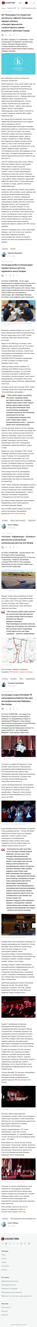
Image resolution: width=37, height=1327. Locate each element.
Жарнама (4, 1315)
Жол (21, 679)
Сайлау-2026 (11, 8)
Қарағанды (30, 679)
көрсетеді (22, 1212)
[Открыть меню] (33, 2)
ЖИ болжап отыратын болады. (21, 672)
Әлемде (4, 1270)
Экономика (5, 1266)
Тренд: (3, 8)
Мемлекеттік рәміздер (9, 1288)
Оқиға (3, 1255)
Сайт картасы (6, 1307)
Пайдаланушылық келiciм (9, 1281)
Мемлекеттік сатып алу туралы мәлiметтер (16, 1296)
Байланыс (4, 1311)
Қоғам (13, 249)
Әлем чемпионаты (18, 520)
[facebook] (14, 1244)
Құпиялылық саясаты (8, 1285)
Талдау (3, 1262)
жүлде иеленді (19, 513)
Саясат (3, 1258)
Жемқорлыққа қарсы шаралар (11, 1292)
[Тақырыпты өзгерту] (27, 2)
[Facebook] (14, 35)
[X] (17, 35)
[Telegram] (10, 35)
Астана (5, 249)
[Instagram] (2, 35)
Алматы (14, 679)
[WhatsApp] (6, 35)
